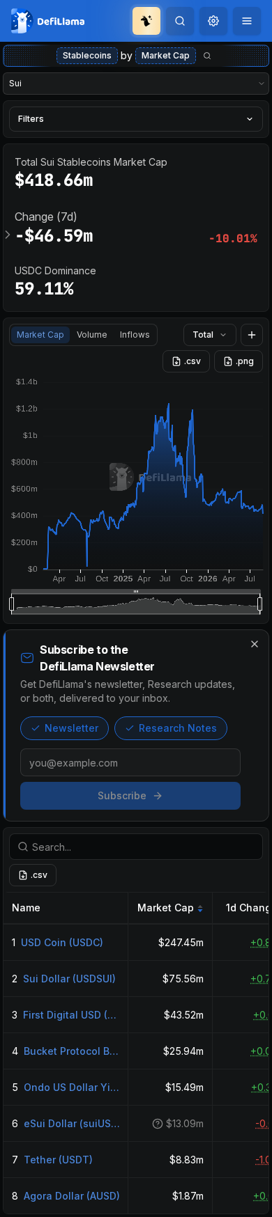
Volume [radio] (92, 334)
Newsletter (71, 728)
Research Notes (178, 728)
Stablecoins (87, 55)
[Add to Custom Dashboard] (252, 335)
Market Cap (166, 55)
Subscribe (122, 795)
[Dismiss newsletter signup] (254, 644)
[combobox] (213, 21)
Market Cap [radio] (40, 334)
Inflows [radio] (135, 334)
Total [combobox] (202, 334)
